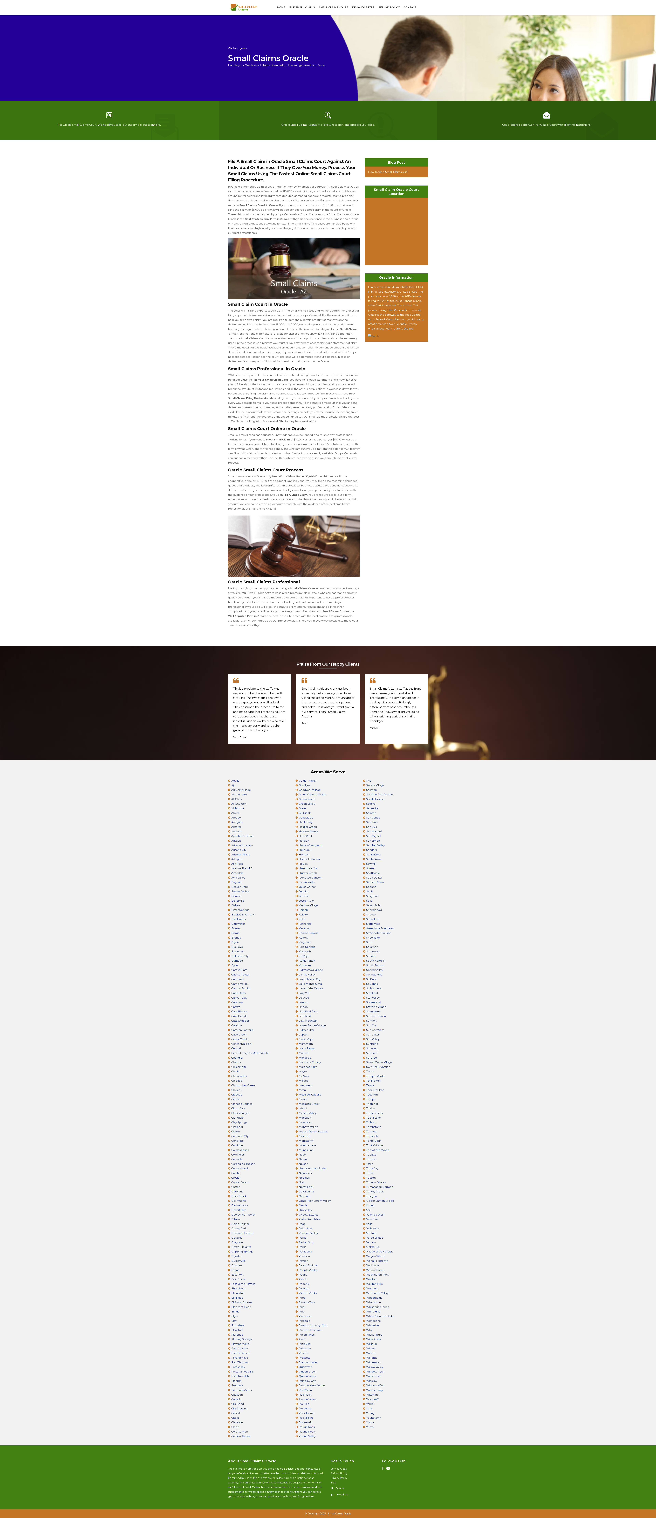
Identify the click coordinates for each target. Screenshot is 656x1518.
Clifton (235, 1131)
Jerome (304, 896)
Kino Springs (307, 946)
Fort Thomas (239, 1362)
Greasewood (307, 799)
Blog (333, 1482)
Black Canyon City (243, 914)
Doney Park (239, 1228)
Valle (369, 1223)
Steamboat (373, 1002)
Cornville (237, 1159)
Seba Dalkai (374, 877)
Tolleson (371, 1122)
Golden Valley (307, 780)
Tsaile (369, 1163)
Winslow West (375, 1385)
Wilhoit (370, 1348)
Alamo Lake (239, 794)
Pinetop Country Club (313, 1325)
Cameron (237, 979)
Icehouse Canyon (310, 877)
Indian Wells (307, 882)
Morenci (304, 1136)
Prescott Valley (308, 1362)
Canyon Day (239, 997)
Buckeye (237, 946)
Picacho (304, 1288)
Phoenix (304, 1283)
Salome (371, 813)
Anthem (236, 831)
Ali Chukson (239, 803)
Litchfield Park (308, 1011)
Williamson (373, 1362)
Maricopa (305, 1057)
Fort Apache (239, 1348)
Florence (237, 1334)
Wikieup (371, 1343)
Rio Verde (305, 1408)
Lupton (303, 1034)
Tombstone (373, 1126)
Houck (303, 863)
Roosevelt (305, 1422)
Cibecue (236, 1094)
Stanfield (372, 993)
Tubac (370, 1173)
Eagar (235, 1270)
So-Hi (369, 942)
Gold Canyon (239, 1431)
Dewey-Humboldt (243, 1214)
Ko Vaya (304, 956)
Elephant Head (241, 1307)
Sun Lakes (372, 1034)
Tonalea (371, 1131)
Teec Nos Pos (375, 1090)
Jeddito (304, 891)
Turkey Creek (375, 1191)
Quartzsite (305, 1367)
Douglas (236, 1237)
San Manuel (374, 831)
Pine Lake (305, 1316)
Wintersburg (374, 1390)
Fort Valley (238, 1367)
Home (281, 7)
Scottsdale (373, 873)
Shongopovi (374, 910)
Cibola (235, 1099)
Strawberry (373, 1011)
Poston (303, 1353)
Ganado (236, 1399)
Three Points (374, 1113)
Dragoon (237, 1242)
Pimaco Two (307, 1302)
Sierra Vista (373, 923)
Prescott (304, 1357)
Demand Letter (363, 7)
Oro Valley (305, 1210)
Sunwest (371, 1048)
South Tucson (375, 965)
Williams (371, 1357)
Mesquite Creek (309, 1103)
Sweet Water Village (379, 1062)
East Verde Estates (243, 1283)
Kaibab (303, 910)
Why (369, 1330)
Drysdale (237, 1256)
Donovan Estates (242, 1233)
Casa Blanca (239, 1011)
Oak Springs (306, 1191)
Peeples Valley (308, 1270)
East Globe (238, 1279)
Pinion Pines (307, 1334)
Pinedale (304, 1320)
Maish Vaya (306, 1039)
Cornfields (237, 1154)
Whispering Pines (377, 1307)
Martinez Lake (308, 1066)
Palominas (305, 1228)
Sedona (371, 886)
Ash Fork (237, 863)
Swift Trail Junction (378, 1066)
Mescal (303, 1099)
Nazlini (303, 1159)
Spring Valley (374, 970)
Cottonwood (239, 1168)
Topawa (371, 1154)
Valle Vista (372, 1228)
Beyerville (237, 900)
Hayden (304, 840)
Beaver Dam (239, 886)
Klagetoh (305, 951)
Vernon (371, 1242)
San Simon (373, 840)
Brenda (236, 937)
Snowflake (373, 937)
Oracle (303, 1205)
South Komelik (375, 960)
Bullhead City (239, 956)
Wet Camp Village (378, 1293)
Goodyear (305, 785)
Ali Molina (237, 808)
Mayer (303, 1071)
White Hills (373, 1311)
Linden (303, 1006)
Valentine (372, 1219)
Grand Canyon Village (312, 794)
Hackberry (306, 822)
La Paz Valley (307, 974)
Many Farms (307, 1048)
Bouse (235, 928)
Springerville (374, 974)
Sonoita (371, 956)
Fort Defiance (240, 1353)
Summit (371, 1020)
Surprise (371, 1057)
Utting (370, 1205)
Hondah (304, 854)
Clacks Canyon (240, 1113)
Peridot (303, 1279)
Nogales (304, 1177)
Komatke (305, 965)
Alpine (235, 813)
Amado (236, 817)
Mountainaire (307, 1145)
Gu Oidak (305, 813)
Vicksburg (372, 1247)
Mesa (302, 1090)
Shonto (371, 914)
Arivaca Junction (242, 845)
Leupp (303, 1002)
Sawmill (371, 863)
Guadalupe (306, 817)
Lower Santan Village (312, 1025)
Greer (302, 808)
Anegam (237, 822)
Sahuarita (372, 808)
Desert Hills (238, 1210)
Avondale (237, 873)
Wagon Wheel (375, 1256)
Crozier (236, 1177)
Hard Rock (306, 836)
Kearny (303, 937)
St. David (371, 979)
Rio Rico (304, 1403)
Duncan (236, 1265)
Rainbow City (307, 1380)
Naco (302, 1154)
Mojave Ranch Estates (313, 1131)
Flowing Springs (241, 1339)
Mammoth (306, 1043)
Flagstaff (236, 1330)
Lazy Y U (304, 993)
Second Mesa (375, 882)
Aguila (235, 780)
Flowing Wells (240, 1343)
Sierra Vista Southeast (380, 928)
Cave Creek (238, 1034)
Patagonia (305, 1251)
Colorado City (239, 1136)
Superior (371, 1053)
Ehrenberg (238, 1288)
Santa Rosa (373, 859)
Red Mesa (305, 1390)
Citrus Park (238, 1108)
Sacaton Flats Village (379, 794)
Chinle (235, 1071)
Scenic (370, 868)
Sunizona (372, 1043)
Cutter (235, 1187)
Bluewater (238, 923)
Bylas (234, 965)
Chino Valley (239, 1076)
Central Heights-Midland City (249, 1053)
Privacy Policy (339, 1478)
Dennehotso (239, 1205)
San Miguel (373, 836)
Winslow (371, 1380)
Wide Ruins (373, 1339)
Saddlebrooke (375, 799)
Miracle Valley (307, 1113)
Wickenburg (374, 1334)
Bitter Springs (240, 910)
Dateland (237, 1191)
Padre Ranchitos (309, 1219)
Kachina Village (308, 905)
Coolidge (237, 1145)
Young (370, 1413)
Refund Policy (389, 7)
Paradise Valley (308, 1233)
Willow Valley (374, 1367)
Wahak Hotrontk (377, 1260)
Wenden (372, 1288)
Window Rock (375, 1371)
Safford (370, 803)
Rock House (307, 1413)
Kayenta (304, 928)
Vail (368, 1210)
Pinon (302, 1339)
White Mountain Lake (380, 1316)
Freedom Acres (241, 1390)
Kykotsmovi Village (311, 970)
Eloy (234, 1320)
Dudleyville (238, 1260)
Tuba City (372, 1168)
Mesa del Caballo (310, 1094)
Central (236, 1048)
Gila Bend (237, 1403)
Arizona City (238, 850)
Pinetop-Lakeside (310, 1330)
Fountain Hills (240, 1376)
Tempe (371, 1099)
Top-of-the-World (377, 1150)
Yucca (370, 1422)
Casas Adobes (240, 1020)
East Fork (237, 1274)
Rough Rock (307, 1427)
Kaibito (303, 914)
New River (305, 1173)
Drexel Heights (241, 1247)
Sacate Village (375, 785)
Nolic (302, 1182)
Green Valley (307, 803)
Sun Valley (372, 1039)
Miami (303, 1108)
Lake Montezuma (310, 983)
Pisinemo (305, 1348)
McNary (304, 1076)
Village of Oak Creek (379, 1251)
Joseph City (306, 900)
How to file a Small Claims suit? (388, 172)
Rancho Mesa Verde (312, 1385)
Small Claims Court (333, 7)
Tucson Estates (376, 1182)
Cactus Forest (240, 974)
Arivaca (236, 840)
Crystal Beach (240, 1182)
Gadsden (237, 1394)
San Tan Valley (375, 845)
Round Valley (307, 1436)
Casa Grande (239, 1016)
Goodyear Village (310, 789)
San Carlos (373, 817)
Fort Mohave (239, 1357)
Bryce (235, 942)
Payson (303, 1260)
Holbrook (305, 850)
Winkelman (373, 1376)
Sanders (371, 850)
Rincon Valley (307, 1399)
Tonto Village (374, 1145)
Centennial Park (241, 1043)
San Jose (372, 822)
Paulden (304, 1256)
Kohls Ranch (307, 960)
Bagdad (236, 882)
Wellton (371, 1279)
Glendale (237, 1422)
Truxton (371, 1159)
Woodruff (372, 1399)
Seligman (372, 896)
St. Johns (372, 983)
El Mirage (237, 1297)
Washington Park (377, 1274)
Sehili (369, 891)
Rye (368, 780)
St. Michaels (373, 988)
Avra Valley (238, 877)
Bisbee (235, 905)
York (369, 1408)
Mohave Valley (308, 1126)
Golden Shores (240, 1436)
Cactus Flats (239, 970)
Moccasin (305, 1117)
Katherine (305, 923)
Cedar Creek (239, 1039)
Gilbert (235, 1413)
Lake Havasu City (310, 979)
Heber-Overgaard (310, 845)
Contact (410, 7)
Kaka (302, 919)
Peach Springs (308, 1265)
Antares (236, 826)
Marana (304, 1053)
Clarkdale (237, 1117)
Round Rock (307, 1431)
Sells (369, 900)
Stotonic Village (376, 1006)
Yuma (370, 1427)
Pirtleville (305, 1343)
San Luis (371, 826)
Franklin (236, 1380)
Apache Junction (242, 836)
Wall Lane (372, 1265)
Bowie (235, 933)
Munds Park (306, 1150)
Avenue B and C (241, 868)
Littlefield (305, 1016)
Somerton (372, 951)
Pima (302, 1297)
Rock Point (306, 1417)
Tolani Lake (373, 1117)
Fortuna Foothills (242, 1371)
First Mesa (237, 1325)
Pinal (302, 1307)
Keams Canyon (308, 933)
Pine (302, 1311)
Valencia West (375, 1214)
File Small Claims (302, 7)
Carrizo (235, 1006)
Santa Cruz (373, 854)
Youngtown (373, 1417)
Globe (235, 1427)
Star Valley (373, 997)
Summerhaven (376, 1016)
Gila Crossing (239, 1408)
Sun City (371, 1025)
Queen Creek (307, 1371)
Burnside (237, 960)
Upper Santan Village (380, 1200)
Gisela (235, 1417)
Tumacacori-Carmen (379, 1187)
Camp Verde (239, 983)
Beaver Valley (240, 891)
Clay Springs (239, 1122)
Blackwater (238, 919)
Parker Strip (306, 1242)
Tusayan (371, 1196)
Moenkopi (305, 1122)
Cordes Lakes (240, 1150)
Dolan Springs (240, 1223)
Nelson (303, 1163)
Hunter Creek (308, 873)
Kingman (305, 942)
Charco (236, 1062)
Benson (236, 896)
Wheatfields (374, 1297)
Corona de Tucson (243, 1163)
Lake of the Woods (311, 988)
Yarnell (370, 1403)
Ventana (371, 1233)
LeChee (304, 997)
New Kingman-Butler (313, 1168)
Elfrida (235, 1311)
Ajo (233, 785)
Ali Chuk (236, 799)
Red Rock (305, 1394)
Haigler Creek (308, 826)
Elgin (234, 1316)
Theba (370, 1108)
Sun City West (375, 1030)
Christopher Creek (243, 1085)
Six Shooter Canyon (378, 933)
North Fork (306, 1187)
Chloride (236, 1080)
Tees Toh (372, 1094)
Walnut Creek (375, 1270)
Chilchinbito (239, 1066)
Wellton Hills (374, 1283)
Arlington (237, 859)
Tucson (371, 1177)
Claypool (237, 1126)
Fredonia (237, 1385)
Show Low (373, 919)
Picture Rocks (308, 1293)
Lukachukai (306, 1030)
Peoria (303, 1274)
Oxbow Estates (308, 1214)
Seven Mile (373, 905)
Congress (237, 1140)
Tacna (370, 1071)
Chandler (237, 1057)
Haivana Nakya (308, 831)
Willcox (371, 1353)
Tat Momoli (373, 1080)
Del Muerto (238, 1200)
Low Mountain (308, 1020)
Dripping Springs (242, 1251)
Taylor (370, 1085)
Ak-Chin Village (241, 789)
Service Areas (339, 1468)
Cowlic (235, 1173)
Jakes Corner (307, 886)
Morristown (306, 1140)
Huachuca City (308, 868)
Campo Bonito (240, 988)
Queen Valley (307, 1376)
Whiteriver (373, 1325)
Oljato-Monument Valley (315, 1200)
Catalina (236, 1025)
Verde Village (374, 1237)
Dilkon (235, 1219)
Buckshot (237, 951)
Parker (303, 1237)
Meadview (305, 1085)
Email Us (342, 1494)
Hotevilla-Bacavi (309, 859)
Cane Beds (238, 993)
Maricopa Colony (310, 1062)
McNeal (304, 1080)
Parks (302, 1247)
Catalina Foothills (242, 1030)
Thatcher (372, 1103)
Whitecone (373, 1320)
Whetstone (373, 1302)
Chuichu (236, 1090)
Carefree (237, 1002)
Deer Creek (239, 1196)
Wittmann (372, 1394)
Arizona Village (240, 854)
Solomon (372, 946)
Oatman (304, 1196)
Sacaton (371, 789)
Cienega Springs (241, 1103)
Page (302, 1223)
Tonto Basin (373, 1140)
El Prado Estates (241, 1302)
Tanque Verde (375, 1076)
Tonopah (372, 1136)
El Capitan (237, 1293)
